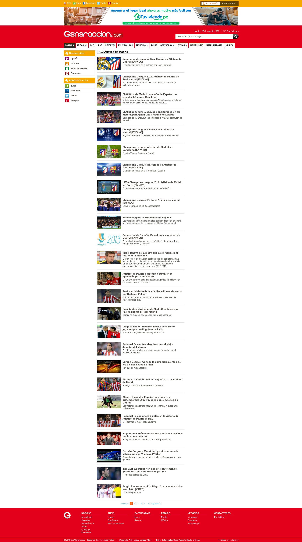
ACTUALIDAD (96, 45)
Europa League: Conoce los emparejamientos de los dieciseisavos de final (152, 363)
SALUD (154, 45)
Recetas (138, 520)
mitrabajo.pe (194, 523)
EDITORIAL (82, 45)
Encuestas (76, 73)
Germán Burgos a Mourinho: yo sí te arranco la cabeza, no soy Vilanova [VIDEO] (150, 452)
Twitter (103, 3)
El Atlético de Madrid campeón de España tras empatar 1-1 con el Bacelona (150, 95)
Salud (84, 526)
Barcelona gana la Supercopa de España (147, 217)
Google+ (116, 3)
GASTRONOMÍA (167, 45)
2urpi (78, 3)
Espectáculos (87, 523)
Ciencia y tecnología (86, 531)
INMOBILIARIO (196, 45)
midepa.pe (193, 517)
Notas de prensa (79, 68)
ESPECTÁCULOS (125, 45)
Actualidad (86, 517)
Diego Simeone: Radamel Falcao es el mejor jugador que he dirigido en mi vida (149, 328)
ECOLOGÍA (182, 45)
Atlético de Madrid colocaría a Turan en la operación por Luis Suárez (147, 275)
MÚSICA (229, 45)
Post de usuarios (116, 523)
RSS (69, 3)
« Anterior (125, 504)
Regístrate (113, 520)
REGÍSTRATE (228, 3)
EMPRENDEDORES (214, 45)
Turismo (75, 63)
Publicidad (219, 517)
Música (164, 520)
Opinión (74, 58)
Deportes (85, 520)
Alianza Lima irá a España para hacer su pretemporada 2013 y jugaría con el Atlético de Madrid (150, 400)
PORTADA (69, 45)
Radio (164, 517)
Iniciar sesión (212, 3)
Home (111, 517)
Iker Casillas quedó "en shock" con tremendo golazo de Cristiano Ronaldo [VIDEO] (150, 470)
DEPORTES (110, 45)
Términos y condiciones (228, 540)
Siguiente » (156, 504)
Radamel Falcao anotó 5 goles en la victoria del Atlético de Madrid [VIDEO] (151, 417)
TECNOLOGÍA (142, 45)
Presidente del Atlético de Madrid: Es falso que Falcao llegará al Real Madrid (150, 310)
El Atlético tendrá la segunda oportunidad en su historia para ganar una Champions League (151, 113)
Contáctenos (232, 31)
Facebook (91, 3)
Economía (192, 520)
